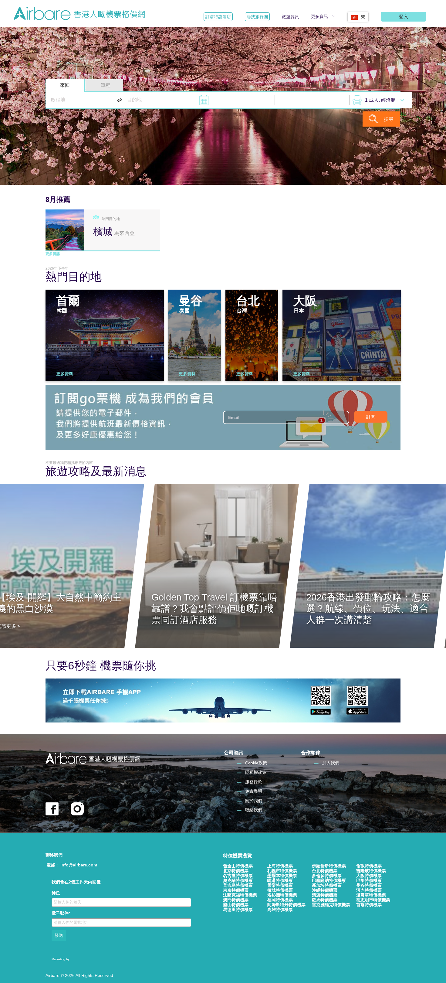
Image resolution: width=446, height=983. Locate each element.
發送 (59, 935)
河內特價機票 (369, 890)
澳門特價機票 (235, 899)
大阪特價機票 (369, 875)
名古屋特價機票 (238, 875)
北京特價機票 (235, 870)
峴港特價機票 (280, 880)
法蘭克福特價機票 (240, 895)
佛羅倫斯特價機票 (329, 865)
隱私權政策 (255, 772)
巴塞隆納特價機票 (329, 880)
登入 (403, 16)
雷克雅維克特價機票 (331, 904)
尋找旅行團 (257, 16)
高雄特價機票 (280, 909)
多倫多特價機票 (327, 875)
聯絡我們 (253, 810)
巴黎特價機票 (369, 880)
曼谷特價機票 (369, 885)
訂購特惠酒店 (218, 16)
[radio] (65, 85)
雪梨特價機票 (280, 885)
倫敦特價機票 (369, 865)
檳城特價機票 (280, 890)
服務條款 (253, 781)
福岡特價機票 (280, 899)
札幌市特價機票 (282, 870)
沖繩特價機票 (324, 890)
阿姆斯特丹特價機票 (286, 904)
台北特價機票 (324, 870)
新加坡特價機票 (327, 885)
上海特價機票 (280, 865)
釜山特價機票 (235, 904)
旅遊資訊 (290, 16)
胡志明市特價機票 (373, 899)
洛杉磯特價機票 (282, 895)
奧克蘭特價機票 (238, 880)
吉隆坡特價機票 (371, 870)
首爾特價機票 (369, 904)
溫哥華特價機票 (371, 895)
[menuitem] (358, 14)
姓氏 (56, 893)
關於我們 (253, 800)
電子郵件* (61, 913)
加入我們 (330, 762)
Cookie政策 (256, 762)
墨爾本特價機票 (282, 875)
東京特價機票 (235, 890)
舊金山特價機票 (238, 865)
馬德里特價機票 (238, 909)
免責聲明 (253, 791)
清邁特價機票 (324, 895)
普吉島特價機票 (238, 885)
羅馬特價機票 (324, 899)
